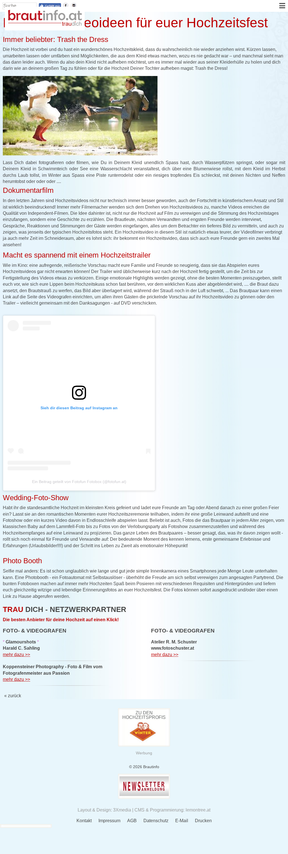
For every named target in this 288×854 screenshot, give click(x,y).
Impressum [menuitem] (109, 820)
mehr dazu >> (16, 654)
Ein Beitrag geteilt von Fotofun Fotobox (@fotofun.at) (79, 481)
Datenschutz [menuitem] (155, 820)
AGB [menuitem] (132, 820)
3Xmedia (122, 810)
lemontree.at (198, 810)
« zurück (12, 695)
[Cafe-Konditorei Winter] (144, 741)
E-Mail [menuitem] (181, 820)
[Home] (45, 24)
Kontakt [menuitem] (84, 820)
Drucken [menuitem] (203, 820)
